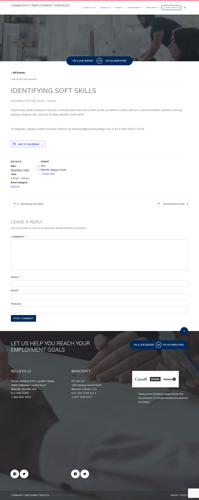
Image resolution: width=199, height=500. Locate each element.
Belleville (15, 186)
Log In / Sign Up (171, 7)
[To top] (184, 331)
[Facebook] (15, 474)
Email (15, 290)
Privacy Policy (179, 495)
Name (15, 277)
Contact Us (89, 7)
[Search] (185, 8)
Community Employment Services (30, 495)
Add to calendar (28, 144)
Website (16, 303)
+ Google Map (48, 173)
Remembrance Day (174, 204)
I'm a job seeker (83, 60)
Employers (151, 7)
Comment (18, 236)
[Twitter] (25, 474)
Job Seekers (133, 7)
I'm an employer (116, 60)
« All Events (18, 72)
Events (119, 7)
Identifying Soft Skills (32, 204)
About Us (105, 7)
